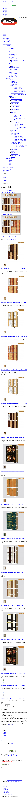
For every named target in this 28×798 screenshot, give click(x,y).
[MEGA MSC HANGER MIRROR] (11, 235)
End (10, 705)
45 (9, 239)
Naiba (4, 182)
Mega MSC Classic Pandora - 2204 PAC (12, 538)
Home (4, 177)
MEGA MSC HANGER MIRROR (8, 236)
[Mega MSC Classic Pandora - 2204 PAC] (13, 531)
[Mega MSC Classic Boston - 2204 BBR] (13, 598)
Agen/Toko (6, 38)
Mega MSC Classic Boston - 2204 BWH (12, 572)
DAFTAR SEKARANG (6, 761)
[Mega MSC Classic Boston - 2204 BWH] (13, 564)
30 (7, 239)
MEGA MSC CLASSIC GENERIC (8, 190)
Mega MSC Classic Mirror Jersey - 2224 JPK (13, 269)
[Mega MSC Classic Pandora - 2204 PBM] (13, 463)
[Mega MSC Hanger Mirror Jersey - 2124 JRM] (13, 396)
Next (8, 705)
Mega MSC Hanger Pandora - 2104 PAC (12, 698)
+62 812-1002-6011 (12, 754)
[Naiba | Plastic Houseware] (9, 25)
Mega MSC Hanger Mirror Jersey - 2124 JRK (14, 370)
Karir (4, 37)
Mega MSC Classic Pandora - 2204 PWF (13, 505)
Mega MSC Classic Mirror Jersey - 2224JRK (13, 302)
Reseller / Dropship (7, 794)
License (11, 743)
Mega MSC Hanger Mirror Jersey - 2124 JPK (14, 437)
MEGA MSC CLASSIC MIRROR (8, 214)
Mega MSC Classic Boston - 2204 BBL (12, 639)
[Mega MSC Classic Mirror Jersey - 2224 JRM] (13, 328)
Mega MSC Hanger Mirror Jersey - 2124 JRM (14, 404)
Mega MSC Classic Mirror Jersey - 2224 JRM (14, 336)
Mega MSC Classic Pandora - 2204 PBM (12, 471)
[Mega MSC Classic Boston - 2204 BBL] (13, 632)
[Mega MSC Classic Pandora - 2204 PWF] (13, 497)
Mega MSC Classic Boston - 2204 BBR (12, 606)
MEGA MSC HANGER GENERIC (8, 192)
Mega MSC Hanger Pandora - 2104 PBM (13, 673)
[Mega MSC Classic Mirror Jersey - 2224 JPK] (13, 261)
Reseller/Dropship (7, 40)
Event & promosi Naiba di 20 (13, 781)
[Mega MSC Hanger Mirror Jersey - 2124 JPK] (13, 430)
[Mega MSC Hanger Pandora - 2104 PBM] (13, 665)
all (15, 239)
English (7, 3)
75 (13, 239)
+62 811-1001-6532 (12, 756)
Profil (4, 35)
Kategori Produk (7, 179)
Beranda (5, 786)
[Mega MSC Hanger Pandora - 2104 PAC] (3, 692)
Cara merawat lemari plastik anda (14, 780)
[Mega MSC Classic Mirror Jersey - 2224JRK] (13, 295)
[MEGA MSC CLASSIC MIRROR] (11, 213)
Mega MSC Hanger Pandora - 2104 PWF (13, 686)
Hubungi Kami (6, 41)
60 (11, 239)
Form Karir (5, 789)
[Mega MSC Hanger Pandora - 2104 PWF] (3, 680)
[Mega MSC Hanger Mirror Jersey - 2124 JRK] (13, 362)
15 (5, 239)
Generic (5, 180)
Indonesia (9, 2)
